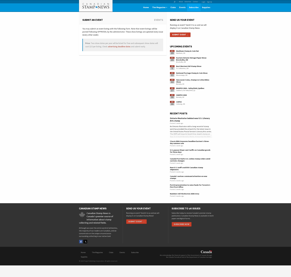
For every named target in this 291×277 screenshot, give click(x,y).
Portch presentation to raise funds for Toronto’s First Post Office (190, 186)
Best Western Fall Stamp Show (188, 66)
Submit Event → (180, 35)
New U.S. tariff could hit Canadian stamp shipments (186, 168)
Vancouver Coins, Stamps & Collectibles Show (192, 81)
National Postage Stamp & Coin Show (191, 73)
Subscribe (194, 7)
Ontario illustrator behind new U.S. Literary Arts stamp (190, 119)
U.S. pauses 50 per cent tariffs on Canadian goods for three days (190, 151)
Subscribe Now (181, 224)
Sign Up (209, 2)
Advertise (187, 2)
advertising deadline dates (119, 46)
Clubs (173, 7)
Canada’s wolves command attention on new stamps (188, 177)
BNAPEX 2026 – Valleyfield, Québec (190, 88)
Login (203, 2)
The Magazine (159, 7)
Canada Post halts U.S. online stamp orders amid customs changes (190, 160)
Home (146, 7)
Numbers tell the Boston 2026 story (184, 194)
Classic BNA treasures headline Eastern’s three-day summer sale (189, 142)
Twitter (85, 241)
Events (182, 7)
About (181, 2)
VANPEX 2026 (181, 95)
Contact (195, 2)
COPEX (179, 102)
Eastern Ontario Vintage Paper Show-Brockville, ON (191, 59)
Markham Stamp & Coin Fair (187, 51)
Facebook (81, 241)
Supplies (206, 7)
